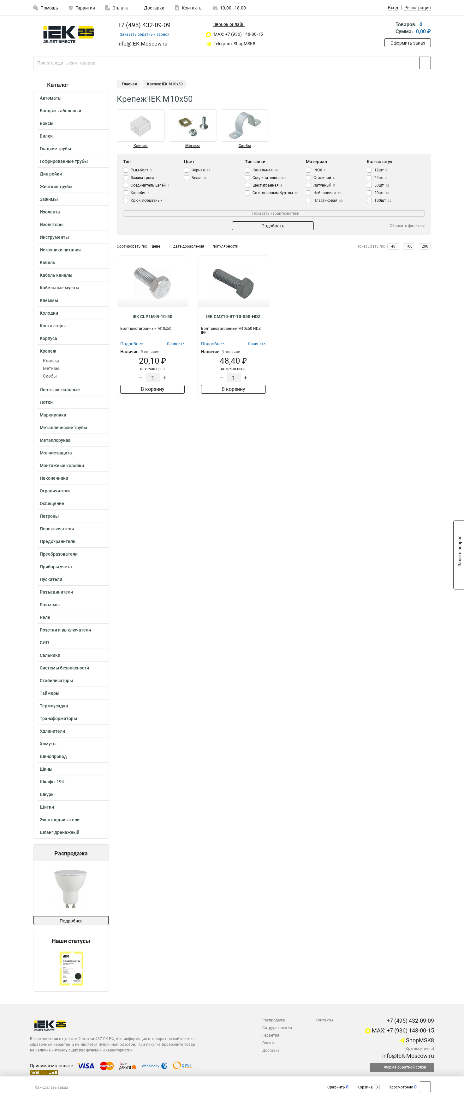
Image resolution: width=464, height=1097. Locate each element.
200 (425, 246)
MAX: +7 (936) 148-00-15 (238, 34)
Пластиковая (328, 200)
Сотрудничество (277, 1028)
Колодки (49, 313)
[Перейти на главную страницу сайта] (68, 35)
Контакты (192, 7)
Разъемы (50, 604)
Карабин (140, 193)
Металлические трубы (63, 427)
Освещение (52, 503)
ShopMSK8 (419, 1040)
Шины (46, 769)
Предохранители (57, 541)
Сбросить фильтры (407, 226)
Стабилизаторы (56, 680)
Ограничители (55, 490)
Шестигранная (267, 185)
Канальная (265, 170)
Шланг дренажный (59, 832)
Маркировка (53, 414)
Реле (45, 617)
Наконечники (54, 478)
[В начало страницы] (425, 1086)
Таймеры (49, 693)
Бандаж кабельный (60, 110)
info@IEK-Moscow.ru (407, 1055)
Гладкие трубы (55, 148)
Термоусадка (54, 705)
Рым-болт (141, 170)
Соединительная (269, 178)
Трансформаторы (58, 718)
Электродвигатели (60, 819)
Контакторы (53, 325)
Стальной (324, 178)
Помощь (49, 7)
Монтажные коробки (62, 465)
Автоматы (51, 98)
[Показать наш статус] (71, 968)
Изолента (50, 211)
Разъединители (56, 592)
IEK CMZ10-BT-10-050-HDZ (233, 316)
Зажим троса (144, 178)
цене (156, 246)
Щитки (47, 807)
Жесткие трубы (56, 186)
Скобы (50, 376)
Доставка (153, 7)
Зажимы (49, 199)
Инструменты (54, 237)
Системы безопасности (64, 667)
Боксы (46, 123)
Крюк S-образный (148, 200)
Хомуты (48, 743)
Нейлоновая (327, 193)
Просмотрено (401, 1087)
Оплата (120, 7)
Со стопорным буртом (275, 193)
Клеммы (49, 300)
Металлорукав (55, 440)
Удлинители (52, 731)
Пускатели (51, 579)
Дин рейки (51, 173)
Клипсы (51, 360)
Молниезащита (56, 452)
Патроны (49, 516)
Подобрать (272, 225)
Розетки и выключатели (65, 629)
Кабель (47, 262)
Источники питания (60, 249)
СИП (44, 642)
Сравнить (336, 1087)
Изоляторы (51, 224)
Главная (129, 84)
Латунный (324, 185)
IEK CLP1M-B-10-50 (152, 316)
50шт (381, 185)
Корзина (365, 1087)
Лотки (46, 402)
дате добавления (188, 246)
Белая (199, 178)
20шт (381, 193)
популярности (225, 246)
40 (393, 246)
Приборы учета (56, 566)
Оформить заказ (407, 43)
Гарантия (85, 7)
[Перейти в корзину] (388, 28)
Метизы (51, 368)
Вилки (46, 136)
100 (409, 246)
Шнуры (47, 794)
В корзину (152, 389)
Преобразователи (59, 554)
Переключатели (57, 528)
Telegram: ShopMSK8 (234, 43)
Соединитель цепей (150, 185)
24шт (380, 178)
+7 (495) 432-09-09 (143, 25)
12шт (380, 170)
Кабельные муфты (59, 287)
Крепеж (48, 351)
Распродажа (273, 1020)
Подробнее (71, 920)
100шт (382, 200)
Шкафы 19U (52, 781)
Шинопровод (53, 756)
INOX (319, 170)
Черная (201, 170)
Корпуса (48, 338)
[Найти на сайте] (425, 63)
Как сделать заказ (51, 1087)
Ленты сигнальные (60, 389)
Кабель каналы (56, 275)
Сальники (50, 655)
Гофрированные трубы (64, 161)
